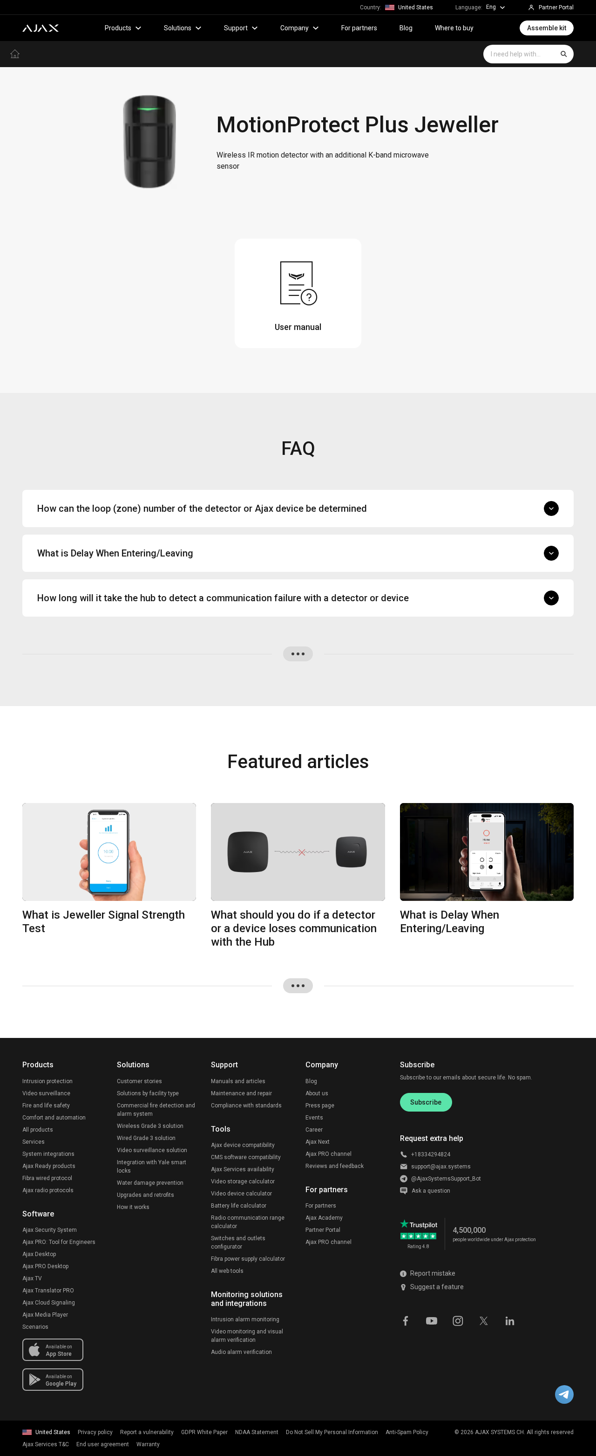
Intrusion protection (47, 1081)
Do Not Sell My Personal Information (332, 1432)
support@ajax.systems (441, 1166)
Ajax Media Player (45, 1315)
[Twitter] (483, 1320)
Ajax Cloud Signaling (48, 1302)
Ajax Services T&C (45, 1444)
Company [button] (294, 28)
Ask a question (431, 1191)
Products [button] (118, 28)
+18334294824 (430, 1154)
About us (316, 1093)
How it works (133, 1207)
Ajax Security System (49, 1230)
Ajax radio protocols (48, 1190)
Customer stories (139, 1081)
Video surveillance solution (152, 1150)
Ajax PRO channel (328, 1154)
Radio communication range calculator (247, 1222)
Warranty (148, 1444)
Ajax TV (32, 1278)
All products (37, 1129)
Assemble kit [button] (546, 28)
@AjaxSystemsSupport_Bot (446, 1178)
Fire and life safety (46, 1105)
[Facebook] (405, 1320)
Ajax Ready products (48, 1166)
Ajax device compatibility (243, 1145)
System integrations (48, 1154)
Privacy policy (95, 1432)
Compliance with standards (246, 1105)
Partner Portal (322, 1230)
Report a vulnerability (147, 1432)
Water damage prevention (150, 1183)
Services (33, 1142)
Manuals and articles (238, 1081)
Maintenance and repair (241, 1093)
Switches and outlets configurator (238, 1242)
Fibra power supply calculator (248, 1259)
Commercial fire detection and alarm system (156, 1109)
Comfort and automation (54, 1117)
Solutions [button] (177, 28)
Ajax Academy (324, 1218)
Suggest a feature (437, 1287)
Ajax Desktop (39, 1254)
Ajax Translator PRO (48, 1290)
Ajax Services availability (242, 1169)
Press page (319, 1105)
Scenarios (35, 1327)
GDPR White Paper (204, 1432)
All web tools (227, 1271)
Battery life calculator (238, 1205)
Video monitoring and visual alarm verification (247, 1335)
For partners (359, 28)
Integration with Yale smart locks (151, 1166)
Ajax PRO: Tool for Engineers (58, 1242)
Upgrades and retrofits (145, 1195)
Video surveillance (46, 1093)
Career (314, 1129)
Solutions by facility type (148, 1093)
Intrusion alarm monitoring (245, 1319)
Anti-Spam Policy (407, 1432)
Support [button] (236, 28)
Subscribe (425, 1102)
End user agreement (102, 1444)
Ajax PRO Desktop (45, 1266)
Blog (406, 28)
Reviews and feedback (334, 1166)
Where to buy (454, 28)
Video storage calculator (243, 1181)
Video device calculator (241, 1193)
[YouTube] (431, 1320)
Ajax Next (317, 1142)
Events (314, 1117)
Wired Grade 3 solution (146, 1138)
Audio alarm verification (241, 1352)
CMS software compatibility (246, 1157)
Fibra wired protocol (47, 1178)
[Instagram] (457, 1320)
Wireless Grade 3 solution (150, 1126)
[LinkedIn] (509, 1320)
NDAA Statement (256, 1432)
